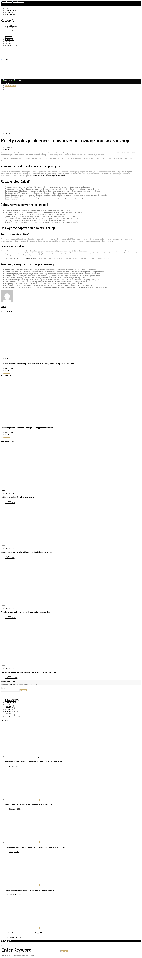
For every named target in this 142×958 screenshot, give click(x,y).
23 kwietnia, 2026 (15, 894)
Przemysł (8, 44)
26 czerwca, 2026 (15, 809)
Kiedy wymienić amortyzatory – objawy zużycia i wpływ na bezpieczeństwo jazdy (33, 761)
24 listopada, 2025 (11, 678)
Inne (7, 32)
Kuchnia (8, 34)
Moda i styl (9, 12)
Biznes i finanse (11, 26)
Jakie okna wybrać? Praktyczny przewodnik (19, 497)
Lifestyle (8, 36)
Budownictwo (10, 28)
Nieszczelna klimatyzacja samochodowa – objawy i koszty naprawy (28, 804)
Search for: (4, 945)
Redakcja (8, 149)
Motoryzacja (10, 14)
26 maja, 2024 (9, 432)
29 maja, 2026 (14, 852)
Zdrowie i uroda (11, 46)
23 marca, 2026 (10, 503)
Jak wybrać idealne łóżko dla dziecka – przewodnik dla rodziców (28, 672)
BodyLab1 (6, 941)
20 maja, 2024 (9, 368)
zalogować (12, 684)
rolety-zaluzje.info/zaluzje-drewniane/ (50, 176)
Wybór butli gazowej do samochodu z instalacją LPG (23, 933)
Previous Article (8, 311)
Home (7, 9)
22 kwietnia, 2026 (15, 937)
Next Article (6, 375)
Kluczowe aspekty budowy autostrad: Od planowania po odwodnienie (29, 890)
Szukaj (3, 688)
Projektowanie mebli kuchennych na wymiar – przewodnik (25, 612)
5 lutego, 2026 (9, 558)
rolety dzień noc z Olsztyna (24, 258)
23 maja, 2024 (9, 147)
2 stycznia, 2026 (10, 618)
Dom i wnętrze (10, 11)
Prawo (7, 42)
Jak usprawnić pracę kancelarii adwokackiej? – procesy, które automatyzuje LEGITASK (35, 847)
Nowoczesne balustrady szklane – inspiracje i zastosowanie (26, 552)
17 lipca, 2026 (13, 766)
